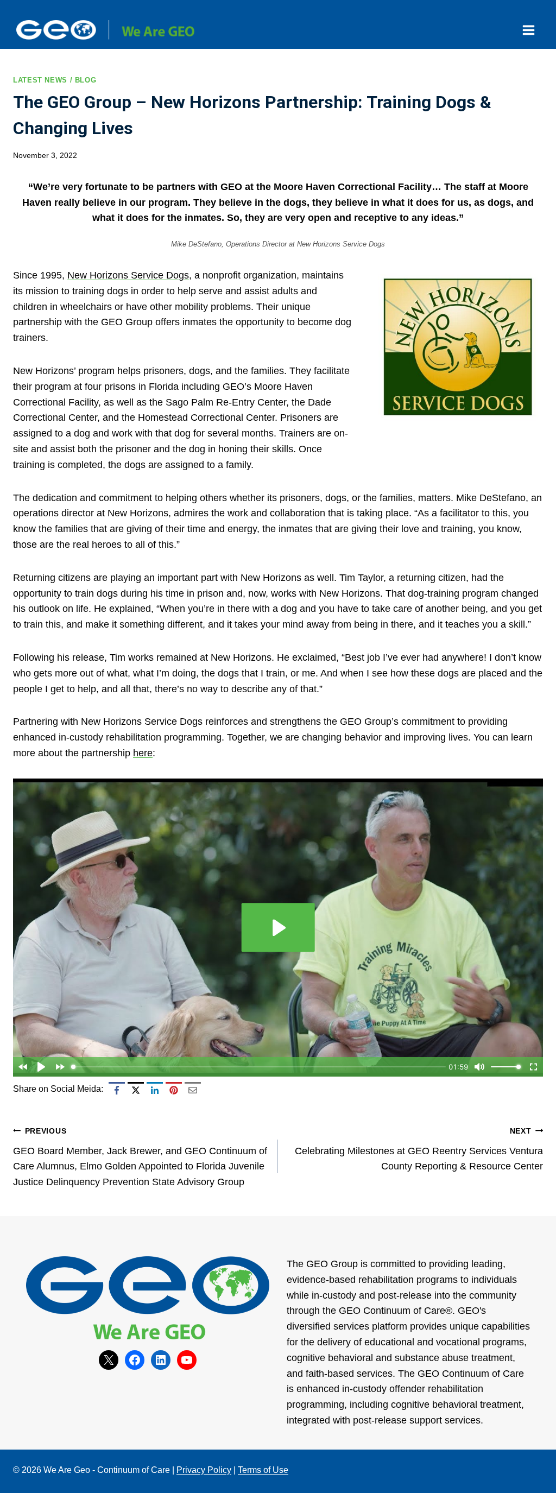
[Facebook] (117, 1090)
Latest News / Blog (54, 80)
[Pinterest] (174, 1090)
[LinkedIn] (155, 1090)
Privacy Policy (203, 1470)
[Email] (193, 1090)
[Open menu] (528, 30)
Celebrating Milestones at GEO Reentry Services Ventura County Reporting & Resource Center (419, 1149)
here (143, 753)
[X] (136, 1090)
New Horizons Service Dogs (128, 275)
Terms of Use (263, 1470)
